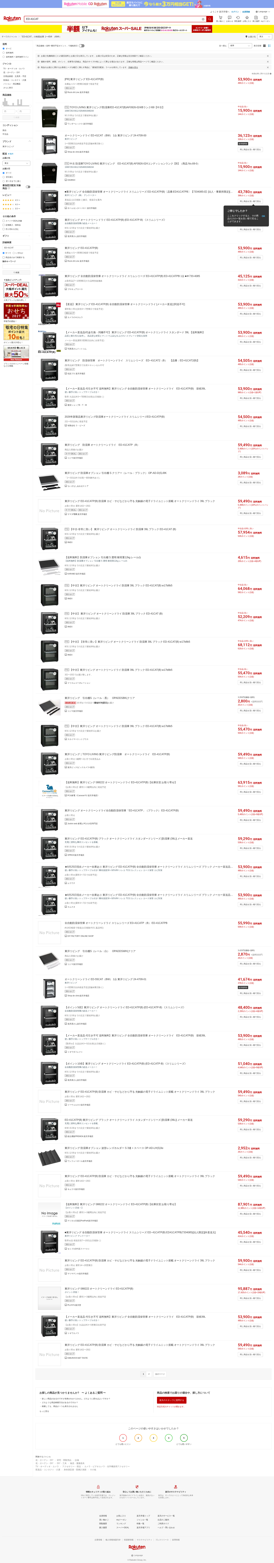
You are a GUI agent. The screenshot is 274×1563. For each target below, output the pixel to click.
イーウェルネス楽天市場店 (79, 1105)
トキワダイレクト (75, 1052)
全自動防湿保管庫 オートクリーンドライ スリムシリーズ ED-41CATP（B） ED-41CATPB (116, 923)
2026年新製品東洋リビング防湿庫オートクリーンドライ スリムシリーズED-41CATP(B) (115, 416)
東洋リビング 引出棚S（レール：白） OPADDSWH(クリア (100, 951)
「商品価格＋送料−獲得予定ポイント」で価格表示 (56, 46)
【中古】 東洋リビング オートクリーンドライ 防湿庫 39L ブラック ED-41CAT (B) (116, 613)
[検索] (210, 19)
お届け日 (6, 169)
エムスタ (71, 907)
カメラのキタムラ (75, 317)
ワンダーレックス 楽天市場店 (80, 124)
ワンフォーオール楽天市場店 (80, 1161)
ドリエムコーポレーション (79, 683)
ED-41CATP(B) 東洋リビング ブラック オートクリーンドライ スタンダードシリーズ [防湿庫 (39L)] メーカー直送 (129, 1120)
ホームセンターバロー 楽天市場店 (82, 208)
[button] (263, 12)
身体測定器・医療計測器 (75, 1469)
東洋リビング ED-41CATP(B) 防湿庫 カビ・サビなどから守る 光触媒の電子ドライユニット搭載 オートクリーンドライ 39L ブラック (140, 501)
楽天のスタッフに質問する (171, 1400)
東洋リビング (8, 146)
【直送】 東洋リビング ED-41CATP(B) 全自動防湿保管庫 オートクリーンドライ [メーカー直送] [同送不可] (125, 304)
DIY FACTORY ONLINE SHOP (81, 936)
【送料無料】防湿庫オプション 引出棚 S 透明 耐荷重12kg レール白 (103, 557)
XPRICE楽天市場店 (76, 855)
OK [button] (263, 216)
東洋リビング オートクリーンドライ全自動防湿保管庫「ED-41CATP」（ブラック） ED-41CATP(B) (122, 810)
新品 (4, 130)
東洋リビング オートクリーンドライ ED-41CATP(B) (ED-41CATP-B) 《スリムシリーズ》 (115, 219)
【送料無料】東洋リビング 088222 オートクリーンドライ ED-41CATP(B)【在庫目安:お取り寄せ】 (121, 782)
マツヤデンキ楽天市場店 (78, 1274)
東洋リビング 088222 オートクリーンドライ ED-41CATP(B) (99, 1288)
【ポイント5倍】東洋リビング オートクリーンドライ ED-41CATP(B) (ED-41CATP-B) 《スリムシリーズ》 (125, 1007)
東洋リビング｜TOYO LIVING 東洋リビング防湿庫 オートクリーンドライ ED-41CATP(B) (117, 754)
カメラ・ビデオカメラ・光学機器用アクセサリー (107, 1466)
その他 (93, 1469)
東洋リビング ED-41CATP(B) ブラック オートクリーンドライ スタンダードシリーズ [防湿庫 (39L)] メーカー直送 (129, 838)
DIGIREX (71, 180)
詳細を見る (133, 67)
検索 (17, 117)
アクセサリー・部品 (71, 1466)
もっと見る (44, 1411)
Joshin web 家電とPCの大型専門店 (83, 823)
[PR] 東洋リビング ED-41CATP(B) (84, 79)
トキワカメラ (73, 1333)
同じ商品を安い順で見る (250, 149)
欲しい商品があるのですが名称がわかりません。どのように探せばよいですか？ (76, 1399)
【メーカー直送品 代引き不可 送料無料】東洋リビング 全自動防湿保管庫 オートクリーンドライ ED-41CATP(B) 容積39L (135, 388)
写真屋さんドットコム (77, 349)
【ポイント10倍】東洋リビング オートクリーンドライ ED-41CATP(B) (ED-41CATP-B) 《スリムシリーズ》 (126, 1063)
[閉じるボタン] (268, 55)
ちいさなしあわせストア (78, 486)
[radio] (4, 49)
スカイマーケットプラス (78, 739)
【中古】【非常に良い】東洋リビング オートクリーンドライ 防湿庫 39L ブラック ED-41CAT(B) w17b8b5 (130, 641)
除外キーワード (9, 261)
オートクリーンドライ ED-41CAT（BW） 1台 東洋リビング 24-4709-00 (105, 135)
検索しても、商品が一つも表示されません (60, 1406)
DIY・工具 (62, 1463)
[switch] (28, 187)
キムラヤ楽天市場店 (76, 1189)
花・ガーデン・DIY (44, 1460)
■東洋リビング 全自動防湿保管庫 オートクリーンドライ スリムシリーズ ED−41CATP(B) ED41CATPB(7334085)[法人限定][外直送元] (140, 1232)
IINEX (70, 542)
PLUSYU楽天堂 (74, 1305)
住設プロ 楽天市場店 (76, 373)
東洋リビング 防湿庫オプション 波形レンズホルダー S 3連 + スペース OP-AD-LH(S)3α (114, 1148)
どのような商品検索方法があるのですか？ (60, 1402)
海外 (11, 154)
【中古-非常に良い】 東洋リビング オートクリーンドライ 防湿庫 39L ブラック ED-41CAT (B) (123, 529)
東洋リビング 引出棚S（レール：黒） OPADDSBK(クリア (100, 698)
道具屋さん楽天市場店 (77, 236)
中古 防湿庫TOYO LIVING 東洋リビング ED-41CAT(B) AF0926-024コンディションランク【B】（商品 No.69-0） (135, 163)
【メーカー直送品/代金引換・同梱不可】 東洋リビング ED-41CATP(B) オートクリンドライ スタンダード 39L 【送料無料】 (135, 332)
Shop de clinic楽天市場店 (78, 152)
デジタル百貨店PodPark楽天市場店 (83, 1221)
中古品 (5, 134)
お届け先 (6, 158)
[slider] (2, 106)
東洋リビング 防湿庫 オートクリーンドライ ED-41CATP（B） (102, 445)
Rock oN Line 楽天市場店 (78, 92)
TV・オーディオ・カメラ (47, 1466)
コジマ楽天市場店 (75, 458)
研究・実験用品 (64, 1460)
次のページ (160, 1374)
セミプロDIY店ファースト (79, 1249)
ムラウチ (71, 883)
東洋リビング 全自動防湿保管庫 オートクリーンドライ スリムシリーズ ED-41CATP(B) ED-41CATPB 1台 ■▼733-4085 (132, 276)
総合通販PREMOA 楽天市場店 (80, 1136)
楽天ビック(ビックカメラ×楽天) (81, 767)
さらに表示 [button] (8, 88)
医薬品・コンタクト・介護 (48, 1469)
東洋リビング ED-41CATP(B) (81, 248)
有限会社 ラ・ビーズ (76, 425)
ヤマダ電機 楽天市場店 (77, 514)
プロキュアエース (75, 289)
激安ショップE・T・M (77, 405)
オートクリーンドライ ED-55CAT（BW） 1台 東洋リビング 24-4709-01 (105, 979)
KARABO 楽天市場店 (76, 574)
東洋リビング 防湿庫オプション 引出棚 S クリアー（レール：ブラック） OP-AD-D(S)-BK (116, 473)
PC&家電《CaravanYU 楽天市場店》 (83, 795)
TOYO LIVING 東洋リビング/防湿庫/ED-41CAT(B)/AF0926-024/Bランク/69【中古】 (117, 107)
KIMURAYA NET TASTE (78, 1358)
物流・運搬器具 (77, 1463)
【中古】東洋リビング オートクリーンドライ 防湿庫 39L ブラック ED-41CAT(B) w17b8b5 (121, 585)
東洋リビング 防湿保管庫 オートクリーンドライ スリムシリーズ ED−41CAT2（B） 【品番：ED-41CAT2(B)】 (132, 360)
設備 (77, 1460)
